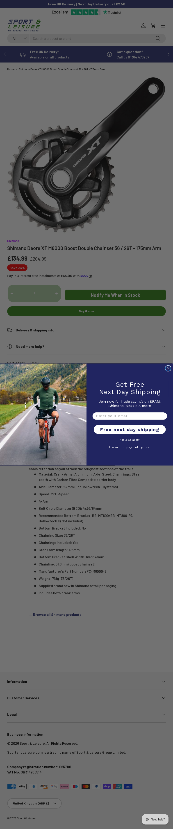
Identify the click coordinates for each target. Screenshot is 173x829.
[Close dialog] (168, 368)
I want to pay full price (129, 447)
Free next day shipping (129, 429)
